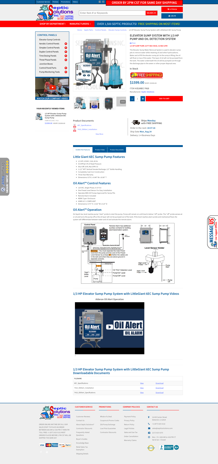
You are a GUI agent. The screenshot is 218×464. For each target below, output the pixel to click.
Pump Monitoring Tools (49, 72)
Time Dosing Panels (47, 55)
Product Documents (117, 150)
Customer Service (43, 2)
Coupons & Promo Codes (109, 420)
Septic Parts (88, 30)
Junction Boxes (46, 63)
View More (99, 134)
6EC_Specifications (84, 125)
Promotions (65, 2)
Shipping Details (82, 454)
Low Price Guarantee (108, 428)
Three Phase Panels (47, 59)
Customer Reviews (83, 416)
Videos (75, 2)
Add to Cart (164, 98)
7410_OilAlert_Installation (87, 129)
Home (79, 30)
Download (160, 383)
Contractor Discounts (84, 428)
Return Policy (129, 424)
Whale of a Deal (106, 416)
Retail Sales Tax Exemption (82, 448)
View (142, 383)
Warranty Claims (130, 440)
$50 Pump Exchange (107, 424)
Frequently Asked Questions (82, 433)
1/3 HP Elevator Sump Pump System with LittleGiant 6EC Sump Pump (55, 115)
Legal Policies (129, 428)
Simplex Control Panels (49, 47)
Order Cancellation (131, 436)
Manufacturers (80, 24)
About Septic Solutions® (85, 424)
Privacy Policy (129, 420)
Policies (55, 2)
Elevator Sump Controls (117, 30)
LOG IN (173, 16)
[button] (212, 232)
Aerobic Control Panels (49, 43)
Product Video (100, 150)
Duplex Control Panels (49, 51)
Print (133, 43)
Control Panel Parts (47, 67)
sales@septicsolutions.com (162, 428)
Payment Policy (130, 416)
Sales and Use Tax (130, 432)
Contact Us (80, 420)
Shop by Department (52, 24)
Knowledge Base (82, 443)
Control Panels (100, 30)
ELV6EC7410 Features (83, 150)
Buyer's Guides (81, 439)
